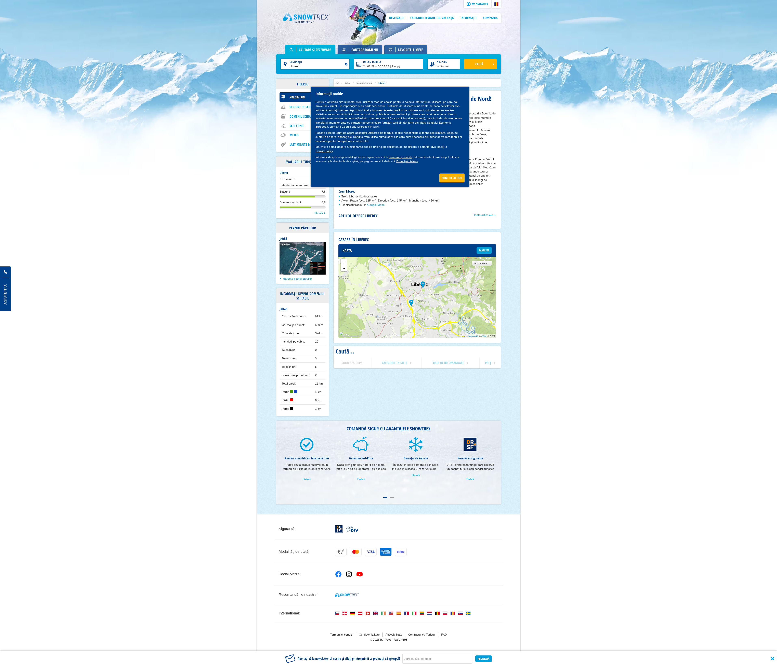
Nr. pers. (442, 62)
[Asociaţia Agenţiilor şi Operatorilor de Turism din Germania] (352, 529)
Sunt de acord (345, 132)
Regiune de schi (300, 107)
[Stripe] (401, 552)
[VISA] (371, 552)
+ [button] (344, 262)
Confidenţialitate (369, 634)
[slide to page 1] (385, 498)
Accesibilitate (394, 634)
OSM (483, 336)
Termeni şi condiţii (400, 157)
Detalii (319, 213)
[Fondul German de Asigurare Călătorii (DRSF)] (339, 529)
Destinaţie (296, 62)
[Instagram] (349, 574)
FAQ (444, 634)
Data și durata (372, 62)
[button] (496, 4)
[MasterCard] (356, 552)
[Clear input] (346, 64)
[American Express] (386, 552)
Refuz (357, 136)
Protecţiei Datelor (407, 161)
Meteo (294, 135)
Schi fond (296, 126)
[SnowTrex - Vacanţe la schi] (347, 595)
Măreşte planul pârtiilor (297, 278)
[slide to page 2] (392, 498)
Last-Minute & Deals (304, 144)
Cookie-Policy (324, 151)
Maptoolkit (473, 336)
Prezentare (297, 97)
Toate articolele (483, 215)
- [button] (344, 268)
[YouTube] (359, 574)
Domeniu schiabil (302, 116)
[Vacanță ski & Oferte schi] (306, 18)
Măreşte (484, 250)
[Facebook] (338, 574)
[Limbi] (337, 613)
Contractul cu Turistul (421, 634)
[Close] (772, 659)
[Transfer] (341, 552)
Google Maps (376, 204)
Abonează (483, 659)
